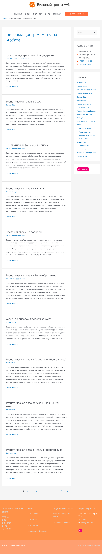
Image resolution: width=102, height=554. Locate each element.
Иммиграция (82, 83)
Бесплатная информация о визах (27, 145)
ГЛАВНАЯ (18, 14)
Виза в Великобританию (15, 279)
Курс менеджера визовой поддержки (30, 55)
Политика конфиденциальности (87, 545)
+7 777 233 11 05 (85, 61)
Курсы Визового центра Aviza (17, 59)
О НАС (47, 14)
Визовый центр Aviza (55, 5)
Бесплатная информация (15, 148)
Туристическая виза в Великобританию (31, 275)
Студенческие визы (84, 93)
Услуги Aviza (11, 322)
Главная (5, 18)
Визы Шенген (32, 514)
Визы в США (10, 105)
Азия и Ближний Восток (86, 111)
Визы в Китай (32, 525)
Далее (64, 491)
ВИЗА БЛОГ (37, 14)
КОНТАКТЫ (57, 14)
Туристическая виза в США (23, 101)
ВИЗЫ (27, 14)
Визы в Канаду (11, 192)
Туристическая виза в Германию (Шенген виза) (36, 359)
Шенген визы (11, 363)
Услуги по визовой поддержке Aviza (28, 318)
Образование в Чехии (61, 522)
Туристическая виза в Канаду (25, 188)
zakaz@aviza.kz (85, 64)
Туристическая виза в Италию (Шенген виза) (34, 449)
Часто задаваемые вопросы (24, 232)
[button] (76, 14)
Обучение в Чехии (84, 128)
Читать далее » (12, 86)
